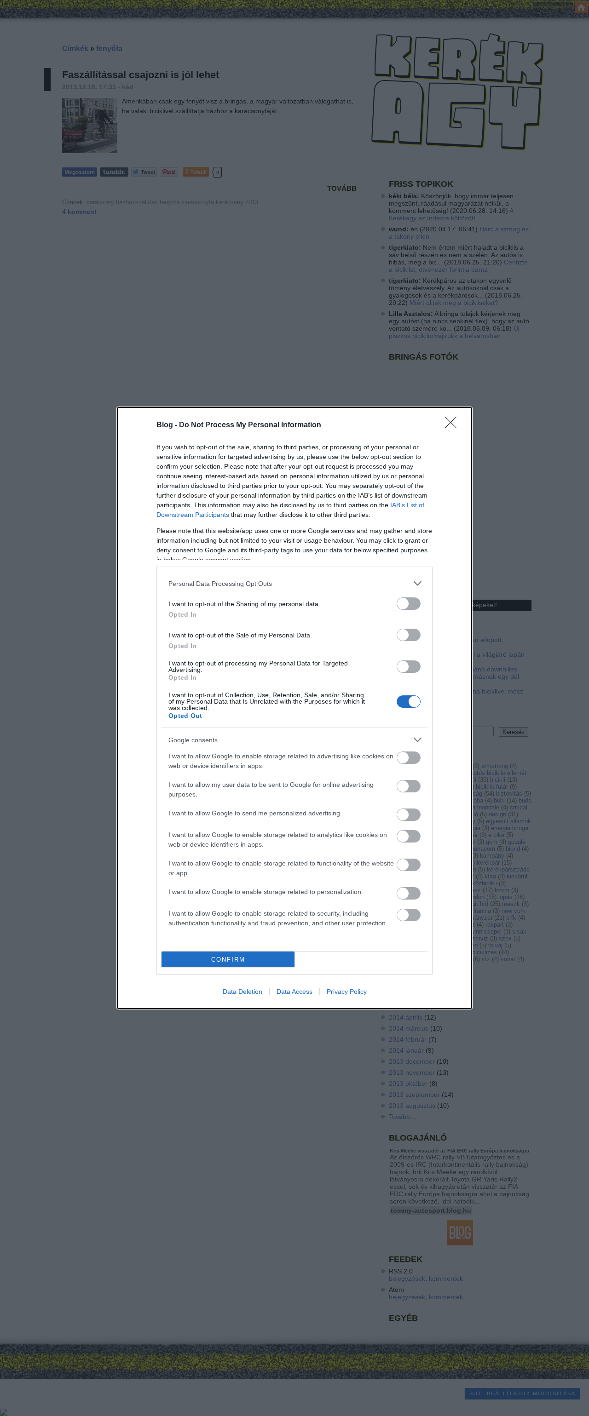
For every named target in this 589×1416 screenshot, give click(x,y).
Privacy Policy (347, 991)
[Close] (453, 425)
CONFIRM (228, 959)
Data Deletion (242, 991)
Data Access (294, 991)
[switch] (409, 603)
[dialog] (294, 708)
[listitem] (294, 583)
